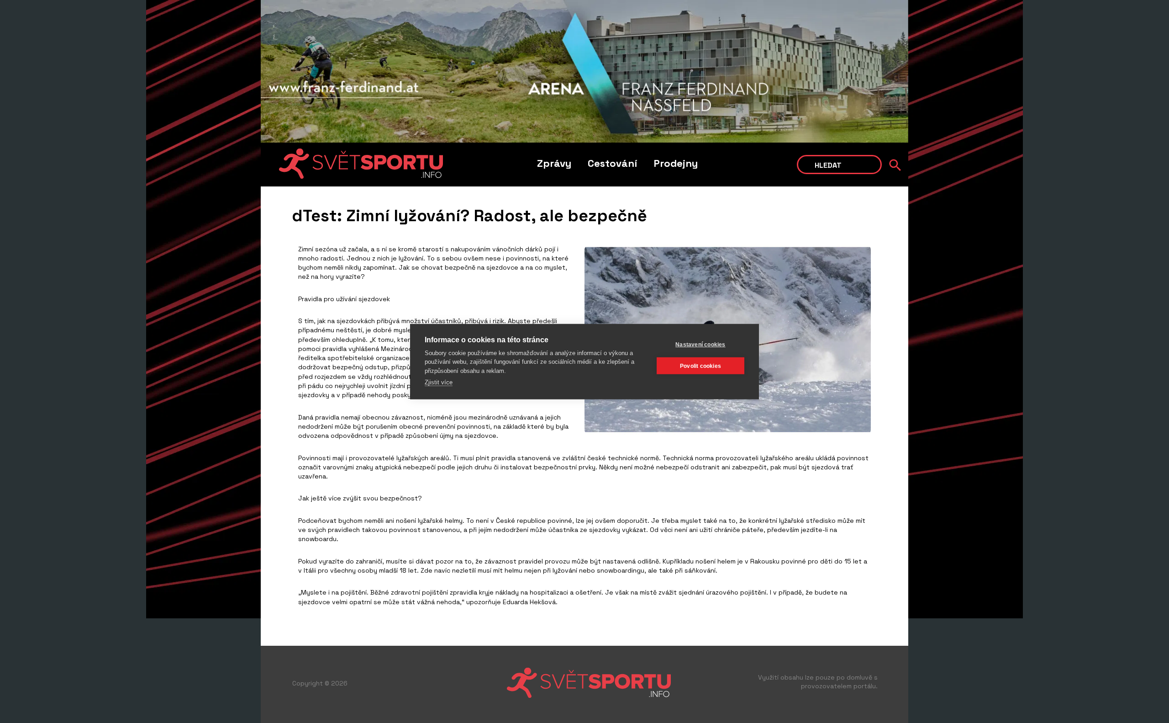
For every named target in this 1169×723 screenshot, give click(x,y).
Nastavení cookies (700, 344)
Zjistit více (439, 382)
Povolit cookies (700, 365)
